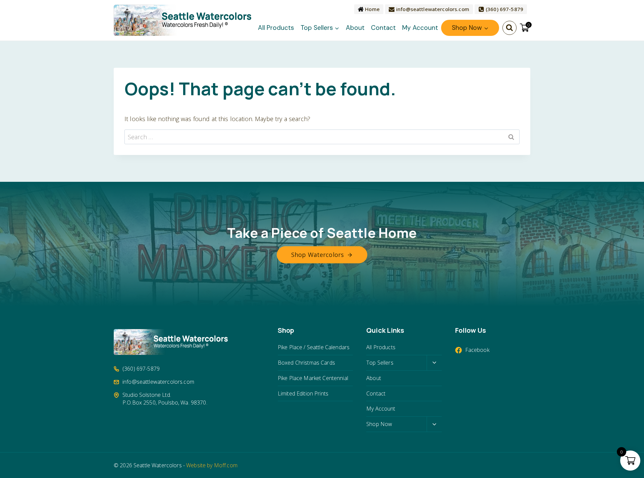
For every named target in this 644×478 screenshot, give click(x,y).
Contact (383, 27)
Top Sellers (379, 362)
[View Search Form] (509, 28)
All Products (276, 27)
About (355, 27)
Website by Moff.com (211, 465)
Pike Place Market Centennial (313, 378)
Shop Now (379, 424)
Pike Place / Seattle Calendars (314, 347)
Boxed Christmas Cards (306, 362)
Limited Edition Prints (303, 393)
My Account (420, 27)
